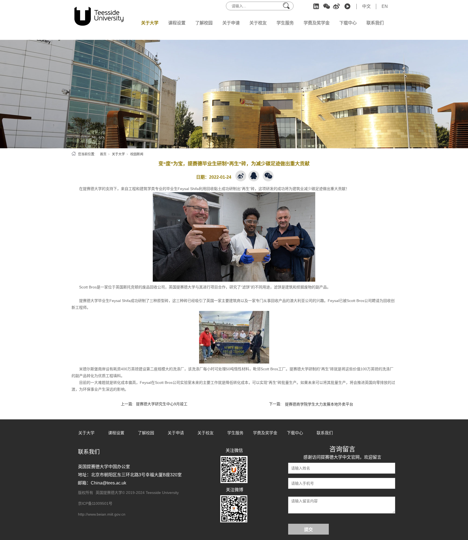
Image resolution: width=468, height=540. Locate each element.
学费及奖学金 (317, 23)
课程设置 (177, 23)
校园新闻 (136, 154)
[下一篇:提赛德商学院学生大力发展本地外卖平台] (312, 397)
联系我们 (375, 23)
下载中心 (348, 23)
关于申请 (231, 23)
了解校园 (204, 23)
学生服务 (285, 23)
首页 (103, 154)
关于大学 (149, 23)
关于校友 (258, 23)
